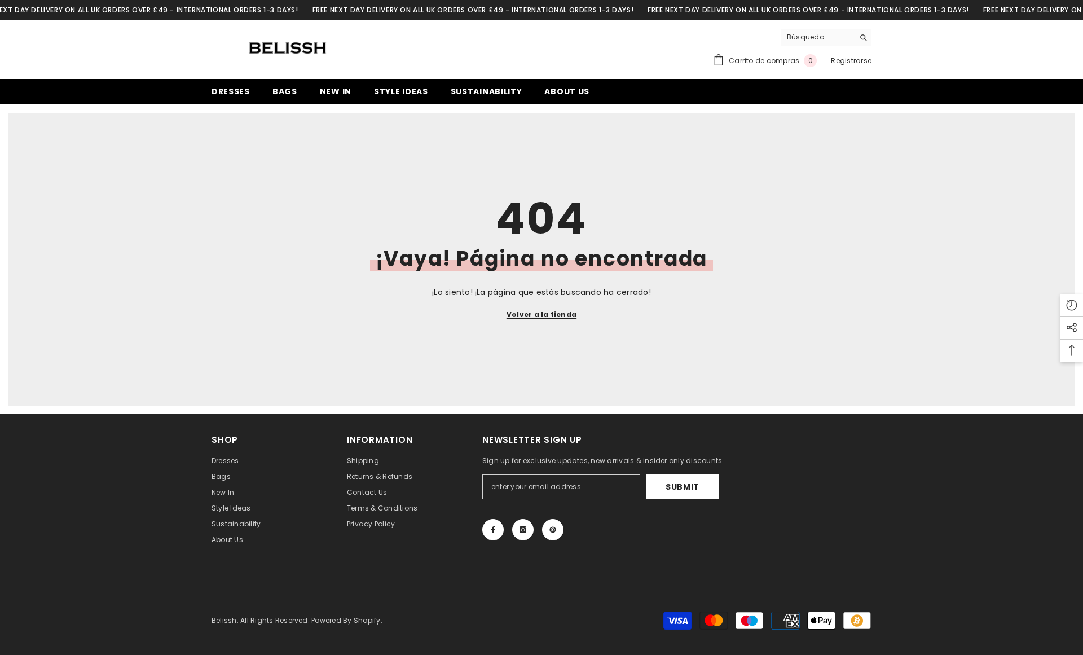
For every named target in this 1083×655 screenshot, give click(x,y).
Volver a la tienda (541, 314)
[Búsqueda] (826, 37)
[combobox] (817, 37)
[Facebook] (493, 529)
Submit (682, 487)
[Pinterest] (552, 529)
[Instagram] (523, 529)
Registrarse (851, 60)
